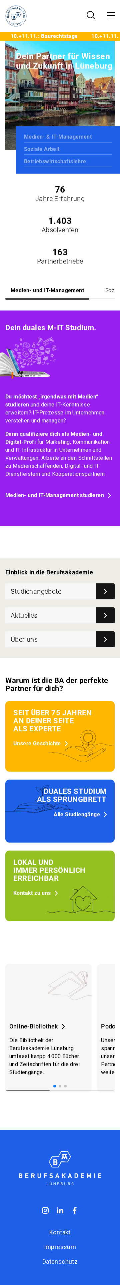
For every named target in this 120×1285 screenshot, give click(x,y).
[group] (48, 1028)
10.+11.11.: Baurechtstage (40, 36)
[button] (54, 1086)
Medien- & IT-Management (58, 137)
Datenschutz (60, 1261)
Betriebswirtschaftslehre (55, 161)
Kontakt (60, 1232)
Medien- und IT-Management (47, 290)
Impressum (60, 1246)
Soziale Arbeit (42, 149)
